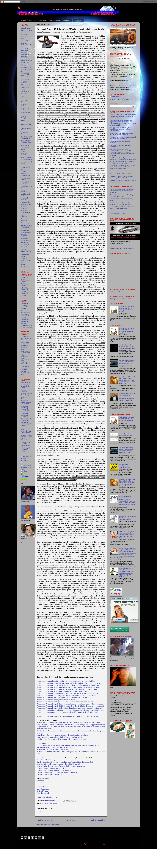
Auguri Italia (25, 62)
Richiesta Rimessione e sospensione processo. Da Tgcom (25, 314)
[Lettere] (25, 477)
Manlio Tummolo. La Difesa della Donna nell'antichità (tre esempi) (61, 739)
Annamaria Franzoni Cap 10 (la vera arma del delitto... (56, 700)
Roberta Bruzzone (24, 219)
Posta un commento (46, 812)
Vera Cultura (25, 254)
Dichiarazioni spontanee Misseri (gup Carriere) (25, 344)
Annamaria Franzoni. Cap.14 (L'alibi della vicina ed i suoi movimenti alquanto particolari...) (70, 708)
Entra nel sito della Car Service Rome (122, 248)
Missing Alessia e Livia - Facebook (121, 299)
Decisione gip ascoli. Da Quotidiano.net (25, 444)
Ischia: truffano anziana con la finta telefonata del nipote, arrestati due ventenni (121, 190)
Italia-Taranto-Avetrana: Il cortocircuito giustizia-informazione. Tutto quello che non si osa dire (123, 116)
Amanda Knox (25, 28)
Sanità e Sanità (25, 227)
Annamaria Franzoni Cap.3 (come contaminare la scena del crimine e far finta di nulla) (69, 685)
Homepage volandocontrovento (49, 797)
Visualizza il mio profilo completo (121, 99)
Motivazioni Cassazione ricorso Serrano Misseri (26, 306)
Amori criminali (43, 793)
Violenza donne (26, 260)
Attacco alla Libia (26, 60)
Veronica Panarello (24, 257)
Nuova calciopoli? (24, 190)
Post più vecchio (97, 820)
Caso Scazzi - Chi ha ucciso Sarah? (49, 774)
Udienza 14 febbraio (24, 282)
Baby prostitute (26, 65)
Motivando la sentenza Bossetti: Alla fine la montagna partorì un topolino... (126, 309)
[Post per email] (63, 801)
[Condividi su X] (71, 801)
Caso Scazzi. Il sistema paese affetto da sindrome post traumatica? (61, 766)
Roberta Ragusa (26, 223)
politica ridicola (26, 204)
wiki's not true (32, 20)
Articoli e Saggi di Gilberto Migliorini (26, 50)
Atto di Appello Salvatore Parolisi (26, 449)
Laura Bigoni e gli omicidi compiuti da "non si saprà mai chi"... (59, 737)
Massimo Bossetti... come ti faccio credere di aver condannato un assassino (127, 346)
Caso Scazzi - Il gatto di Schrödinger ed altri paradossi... (57, 772)
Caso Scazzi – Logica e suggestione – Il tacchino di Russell (58, 764)
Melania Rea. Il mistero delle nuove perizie (52, 749)
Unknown (115, 96)
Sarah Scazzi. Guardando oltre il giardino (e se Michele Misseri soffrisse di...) (65, 762)
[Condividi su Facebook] (73, 801)
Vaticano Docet (26, 252)
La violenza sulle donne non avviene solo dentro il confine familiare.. (62, 735)
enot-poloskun (87, 844)
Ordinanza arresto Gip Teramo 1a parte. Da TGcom (26, 423)
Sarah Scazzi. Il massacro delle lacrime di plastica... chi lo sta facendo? (127, 517)
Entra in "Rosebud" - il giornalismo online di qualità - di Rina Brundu (121, 177)
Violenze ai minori (24, 263)
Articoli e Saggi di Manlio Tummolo (26, 56)
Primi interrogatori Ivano (25, 356)
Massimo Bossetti (24, 172)
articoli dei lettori (26, 41)
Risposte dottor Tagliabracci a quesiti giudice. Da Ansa (26, 385)
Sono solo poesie (78, 20)
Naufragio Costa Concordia (26, 182)
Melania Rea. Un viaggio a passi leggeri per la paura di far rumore (123, 137)
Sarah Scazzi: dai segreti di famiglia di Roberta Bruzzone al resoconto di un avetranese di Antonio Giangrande (127, 380)
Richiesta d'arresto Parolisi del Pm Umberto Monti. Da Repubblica (26, 400)
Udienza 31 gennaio (24, 290)
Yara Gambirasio (26, 267)
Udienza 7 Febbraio (24, 286)
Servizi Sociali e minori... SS (26, 241)
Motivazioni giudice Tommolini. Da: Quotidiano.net (26, 430)
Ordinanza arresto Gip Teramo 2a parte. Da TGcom (26, 416)
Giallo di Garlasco (24, 105)
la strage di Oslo (26, 136)
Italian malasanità (24, 121)
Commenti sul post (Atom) (52, 824)
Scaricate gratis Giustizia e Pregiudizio (26, 234)
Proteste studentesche (25, 211)
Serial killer (24, 238)
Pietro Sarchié (25, 202)
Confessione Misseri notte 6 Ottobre (26, 338)
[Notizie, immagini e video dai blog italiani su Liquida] (24, 463)
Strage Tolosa (25, 247)
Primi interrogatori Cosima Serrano (26, 351)
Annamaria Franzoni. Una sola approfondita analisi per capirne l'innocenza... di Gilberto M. (70, 710)
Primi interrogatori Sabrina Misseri (26, 362)
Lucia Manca (25, 145)
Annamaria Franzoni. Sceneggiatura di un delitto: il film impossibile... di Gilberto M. (67, 712)
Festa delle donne (24, 101)
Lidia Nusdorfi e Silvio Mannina (26, 139)
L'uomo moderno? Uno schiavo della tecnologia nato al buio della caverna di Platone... (68, 745)
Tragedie (24, 249)
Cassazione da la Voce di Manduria (26, 326)
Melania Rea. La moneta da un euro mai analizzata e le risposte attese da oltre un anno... (69, 723)
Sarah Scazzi (41, 783)
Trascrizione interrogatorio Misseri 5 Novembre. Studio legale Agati (25, 370)
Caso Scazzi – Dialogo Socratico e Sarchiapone (54, 770)
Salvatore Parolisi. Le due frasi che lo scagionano (55, 747)
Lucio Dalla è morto (25, 148)
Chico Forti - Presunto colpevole (25, 81)
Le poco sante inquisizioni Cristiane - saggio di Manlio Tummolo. (122, 134)
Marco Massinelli (26, 159)
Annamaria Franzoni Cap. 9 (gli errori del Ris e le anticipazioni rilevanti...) (64, 698)
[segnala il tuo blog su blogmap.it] (26, 460)
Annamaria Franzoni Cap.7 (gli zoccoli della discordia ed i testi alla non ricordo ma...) (68, 694)
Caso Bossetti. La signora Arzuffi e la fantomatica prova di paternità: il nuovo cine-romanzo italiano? (127, 363)
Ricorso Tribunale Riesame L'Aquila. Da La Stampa (26, 392)
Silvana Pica (25, 244)
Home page (71, 820)
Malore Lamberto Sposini (24, 153)
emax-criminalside (55, 20)
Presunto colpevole (24, 207)
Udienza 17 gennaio (24, 294)
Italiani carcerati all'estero (26, 125)
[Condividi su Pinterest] (75, 801)
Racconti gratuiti (67, 20)
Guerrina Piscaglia (24, 117)
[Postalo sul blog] (69, 801)
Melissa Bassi (25, 175)
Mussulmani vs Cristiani (26, 178)
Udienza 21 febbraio (24, 278)
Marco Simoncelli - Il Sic (25, 167)
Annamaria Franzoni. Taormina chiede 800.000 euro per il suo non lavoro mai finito (68, 716)
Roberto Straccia (26, 225)
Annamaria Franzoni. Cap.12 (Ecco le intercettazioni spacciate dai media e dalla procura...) (70, 704)
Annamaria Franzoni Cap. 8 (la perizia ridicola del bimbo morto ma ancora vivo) (66, 696)
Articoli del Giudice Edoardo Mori (26, 44)
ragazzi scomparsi (24, 215)
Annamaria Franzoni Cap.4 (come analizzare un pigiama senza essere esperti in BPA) (68, 687)
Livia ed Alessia (26, 143)
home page (23, 20)
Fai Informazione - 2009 (118, 214)
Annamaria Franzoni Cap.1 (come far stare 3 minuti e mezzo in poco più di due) (66, 681)
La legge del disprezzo (25, 133)
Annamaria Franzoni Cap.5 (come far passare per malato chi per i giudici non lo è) (67, 689)
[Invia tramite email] (67, 801)
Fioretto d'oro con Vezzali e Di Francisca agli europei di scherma (121, 203)
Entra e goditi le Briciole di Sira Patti (122, 174)
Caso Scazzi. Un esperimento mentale (51, 768)
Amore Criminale (26, 30)
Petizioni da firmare (24, 198)
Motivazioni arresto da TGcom (24, 321)
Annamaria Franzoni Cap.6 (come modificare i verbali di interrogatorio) (63, 691)
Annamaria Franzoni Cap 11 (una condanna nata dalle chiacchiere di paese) (65, 702)
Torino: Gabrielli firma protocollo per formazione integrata (122, 195)
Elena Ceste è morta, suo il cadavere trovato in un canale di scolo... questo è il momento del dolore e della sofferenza (127, 535)
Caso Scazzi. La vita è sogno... (47, 760)
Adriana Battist (115, 291)
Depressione (25, 91)
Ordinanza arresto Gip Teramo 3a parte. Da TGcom (26, 408)
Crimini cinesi (25, 85)
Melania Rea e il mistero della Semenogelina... (126, 434)
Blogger (103, 844)
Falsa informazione (25, 97)
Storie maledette (43, 20)
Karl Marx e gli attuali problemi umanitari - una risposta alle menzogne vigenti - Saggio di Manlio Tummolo (123, 159)
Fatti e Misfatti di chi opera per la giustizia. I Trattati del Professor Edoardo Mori (120, 129)
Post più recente (44, 820)
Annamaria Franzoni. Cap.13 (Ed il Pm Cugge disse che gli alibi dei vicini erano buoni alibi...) (70, 706)
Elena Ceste (24, 94)
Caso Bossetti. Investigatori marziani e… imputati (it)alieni (127, 465)
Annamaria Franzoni (50, 803)
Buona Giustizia (26, 67)
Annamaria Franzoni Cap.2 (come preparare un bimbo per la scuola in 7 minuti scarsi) (68, 683)
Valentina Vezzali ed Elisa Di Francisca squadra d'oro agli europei (122, 207)
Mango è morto (26, 157)
